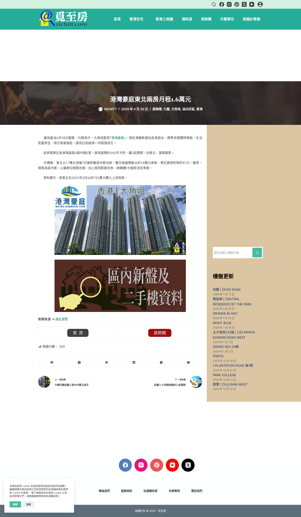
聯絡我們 (104, 491)
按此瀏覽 (61, 319)
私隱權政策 (150, 491)
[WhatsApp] (161, 362)
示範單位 (227, 19)
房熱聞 (206, 19)
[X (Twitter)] (244, 4)
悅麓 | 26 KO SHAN (227, 289)
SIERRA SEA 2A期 (226, 347)
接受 (15, 504)
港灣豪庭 (117, 138)
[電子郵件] (188, 362)
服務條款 (126, 491)
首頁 (117, 19)
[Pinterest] (236, 4)
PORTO (218, 356)
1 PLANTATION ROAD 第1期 (233, 365)
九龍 (166, 109)
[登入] (260, 4)
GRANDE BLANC (225, 313)
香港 (199, 109)
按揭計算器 (251, 19)
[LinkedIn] (134, 362)
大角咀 (176, 109)
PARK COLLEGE (224, 375)
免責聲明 (174, 491)
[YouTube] (251, 4)
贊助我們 (196, 491)
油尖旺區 (188, 109)
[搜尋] (214, 4)
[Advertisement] (150, 55)
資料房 (187, 19)
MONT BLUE (222, 323)
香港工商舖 (164, 19)
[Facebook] (221, 4)
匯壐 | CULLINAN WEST (230, 384)
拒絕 (28, 504)
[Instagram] (229, 4)
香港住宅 (136, 19)
